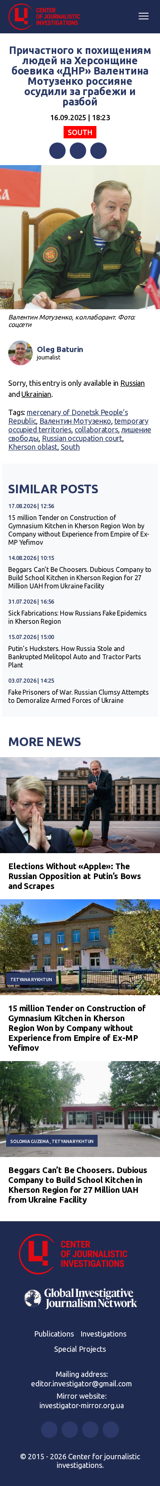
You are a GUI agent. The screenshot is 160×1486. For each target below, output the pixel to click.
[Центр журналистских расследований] (47, 16)
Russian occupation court (82, 438)
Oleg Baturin (60, 349)
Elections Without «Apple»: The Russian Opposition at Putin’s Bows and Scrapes (74, 876)
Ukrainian (36, 394)
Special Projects (80, 1349)
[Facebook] (57, 150)
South (80, 132)
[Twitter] (78, 150)
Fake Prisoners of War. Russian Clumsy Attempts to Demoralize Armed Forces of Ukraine (78, 696)
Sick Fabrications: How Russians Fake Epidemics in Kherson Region (77, 617)
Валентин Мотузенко (75, 421)
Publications (54, 1334)
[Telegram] (98, 150)
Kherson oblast (32, 447)
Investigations (103, 1334)
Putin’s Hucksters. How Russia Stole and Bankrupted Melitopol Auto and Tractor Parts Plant (74, 657)
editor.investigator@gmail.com (81, 1383)
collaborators (96, 429)
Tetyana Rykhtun (31, 979)
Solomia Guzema (29, 1141)
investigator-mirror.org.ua (81, 1405)
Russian (132, 383)
